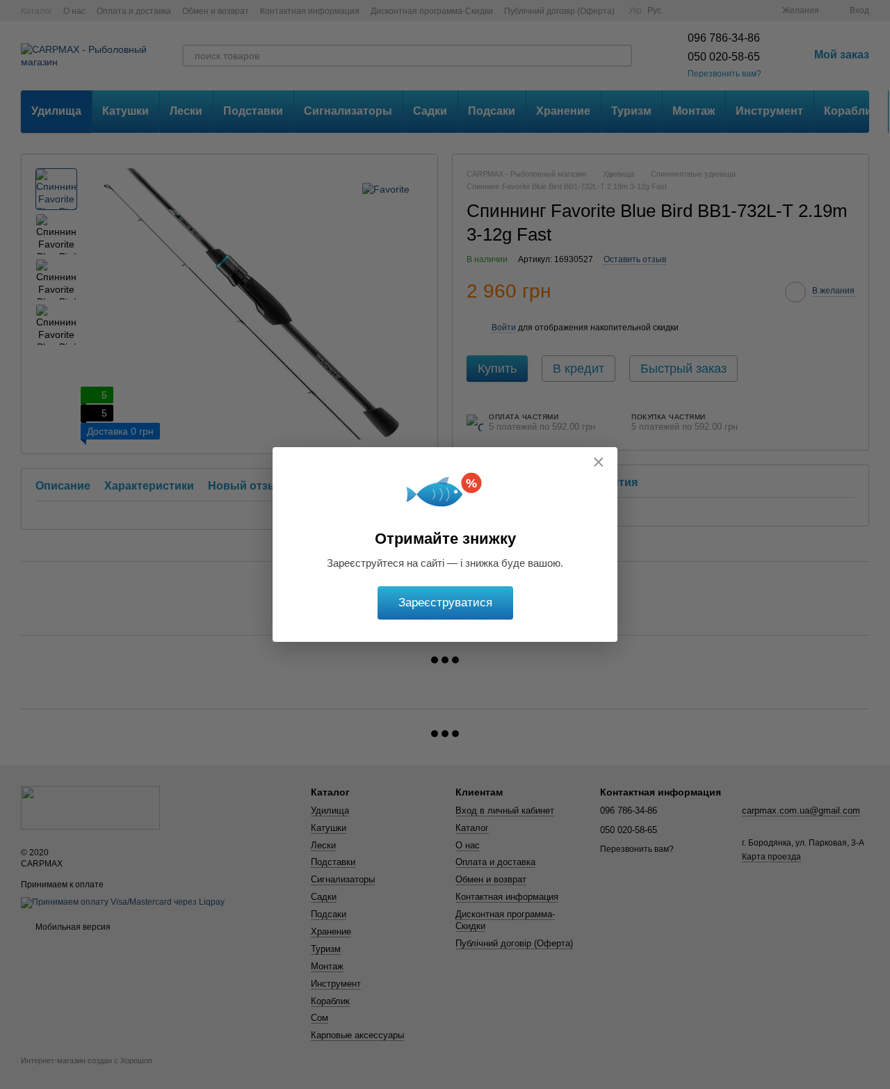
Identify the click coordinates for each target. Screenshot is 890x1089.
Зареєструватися (445, 602)
